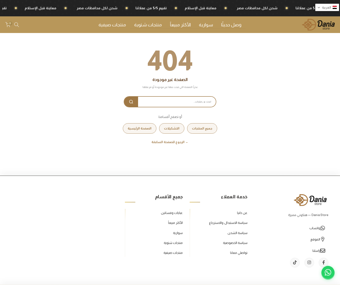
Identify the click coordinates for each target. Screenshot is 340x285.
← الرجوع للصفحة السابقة (170, 142)
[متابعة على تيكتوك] (295, 262)
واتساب (314, 228)
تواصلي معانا (238, 252)
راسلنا (316, 250)
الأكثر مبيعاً (180, 24)
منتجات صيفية (112, 24)
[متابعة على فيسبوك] (323, 262)
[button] (327, 7)
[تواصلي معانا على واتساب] (327, 273)
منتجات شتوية (148, 24)
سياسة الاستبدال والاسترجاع (228, 223)
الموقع (315, 239)
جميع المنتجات (202, 128)
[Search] (131, 102)
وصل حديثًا (231, 24)
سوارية (206, 24)
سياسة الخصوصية (235, 242)
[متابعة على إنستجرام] (309, 262)
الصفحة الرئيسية (139, 128)
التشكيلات (171, 128)
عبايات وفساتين (172, 213)
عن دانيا (242, 213)
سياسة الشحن (237, 232)
